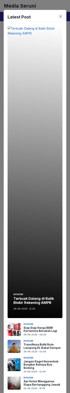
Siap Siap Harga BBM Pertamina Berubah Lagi (40, 329)
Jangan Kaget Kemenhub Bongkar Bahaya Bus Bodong (41, 365)
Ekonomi (18, 294)
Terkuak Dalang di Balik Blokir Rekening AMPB (33, 300)
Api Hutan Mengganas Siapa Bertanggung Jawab (42, 383)
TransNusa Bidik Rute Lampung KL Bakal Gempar (42, 346)
